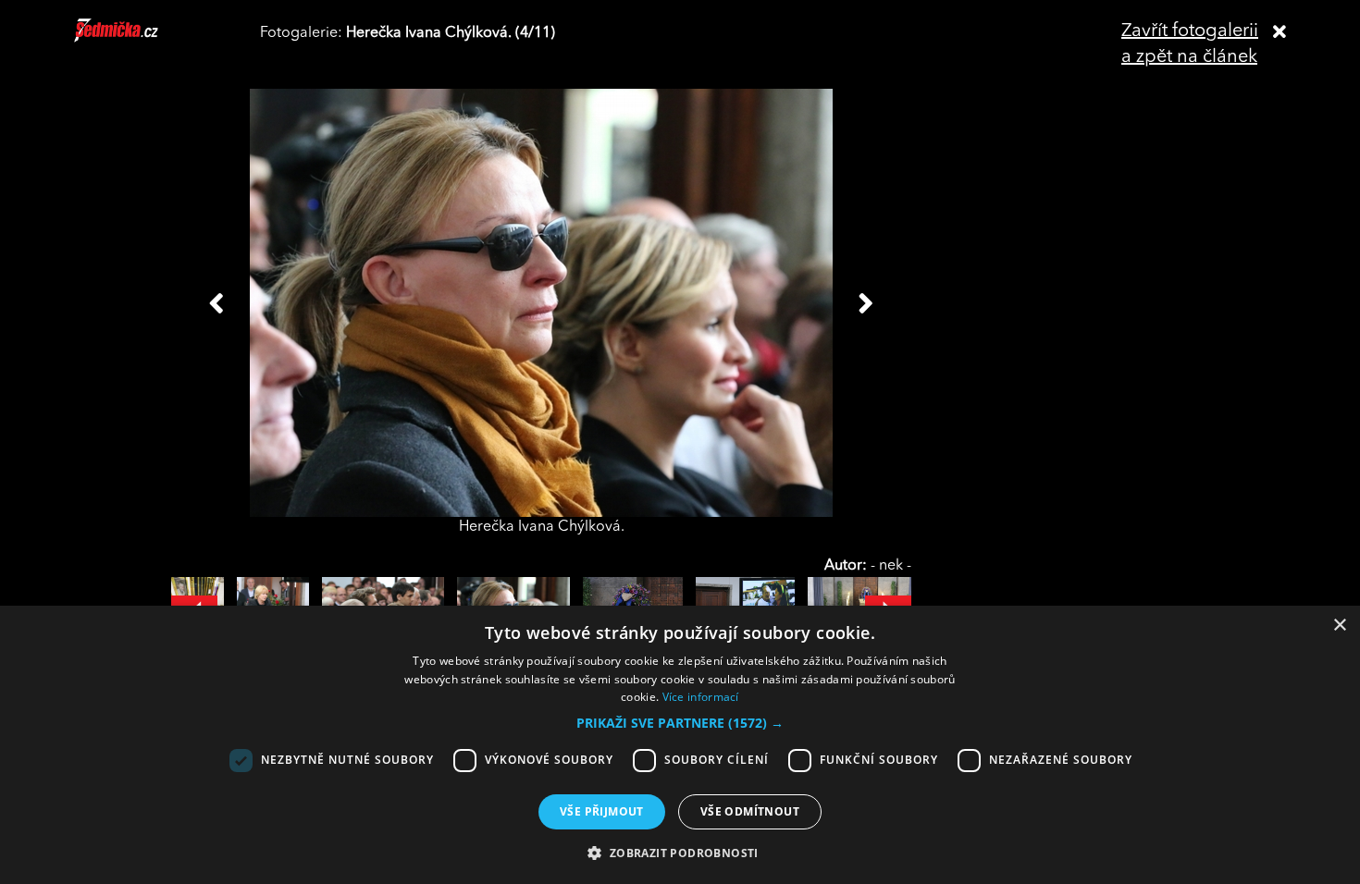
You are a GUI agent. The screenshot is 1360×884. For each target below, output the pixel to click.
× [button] (1339, 625)
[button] (680, 723)
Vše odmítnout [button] (749, 811)
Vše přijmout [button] (602, 811)
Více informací (700, 697)
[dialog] (680, 745)
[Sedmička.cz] (139, 38)
